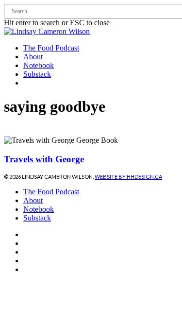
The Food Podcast (51, 192)
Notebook (38, 209)
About (33, 200)
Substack (37, 218)
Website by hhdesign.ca (128, 176)
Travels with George (44, 159)
